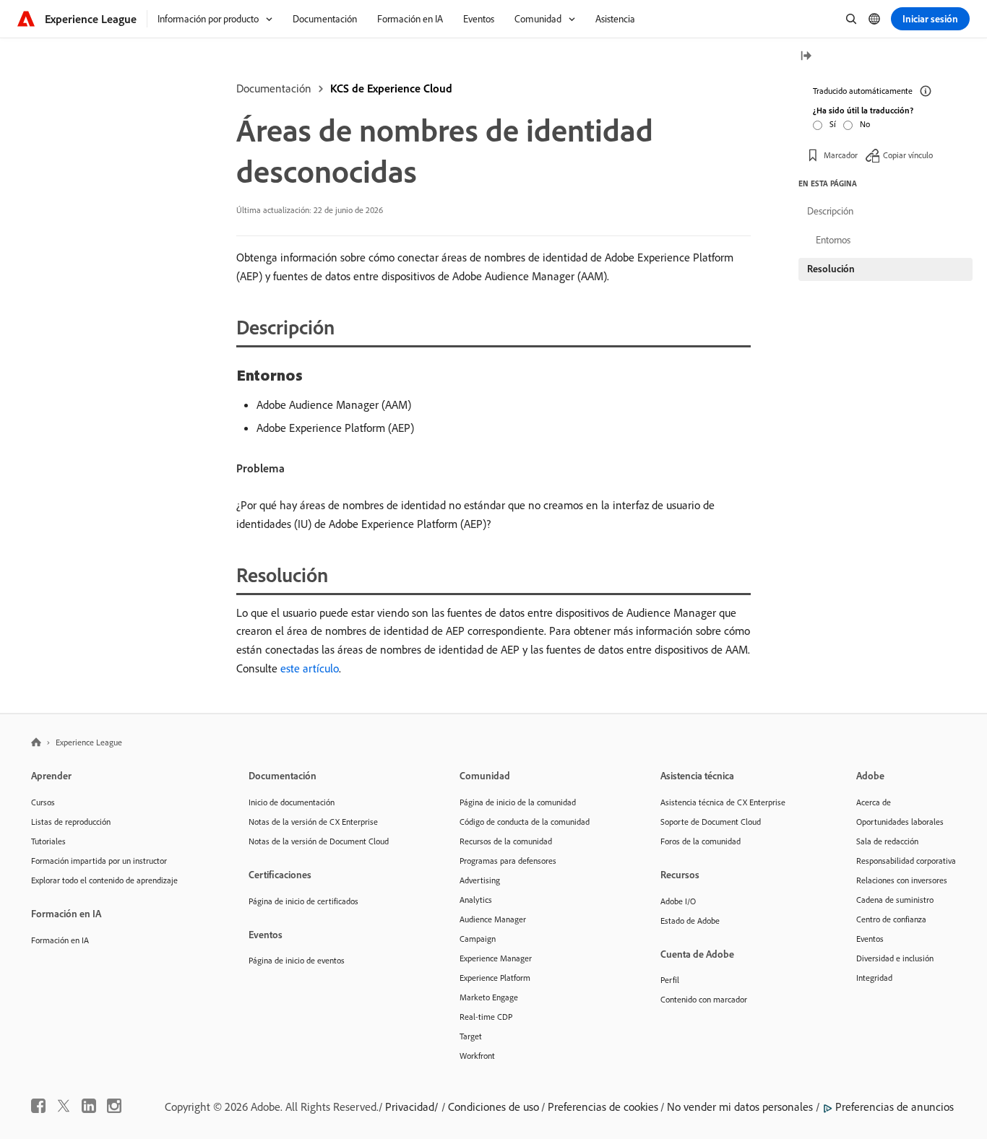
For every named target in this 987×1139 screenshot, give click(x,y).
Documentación (273, 88)
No (865, 123)
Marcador (841, 155)
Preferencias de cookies (603, 1106)
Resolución (831, 268)
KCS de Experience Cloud (391, 88)
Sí (832, 123)
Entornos (833, 239)
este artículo (309, 668)
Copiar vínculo (908, 155)
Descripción (830, 210)
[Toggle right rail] (806, 56)
